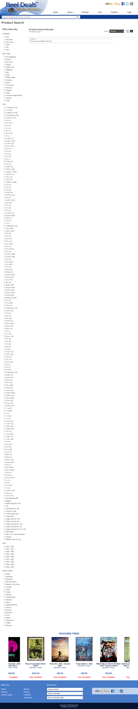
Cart (99, 12)
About (69, 12)
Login (129, 12)
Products (85, 12)
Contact (114, 12)
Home (55, 12)
